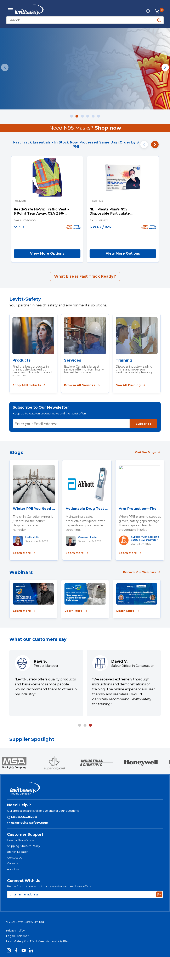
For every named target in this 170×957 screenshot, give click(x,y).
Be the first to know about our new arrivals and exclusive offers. (49, 886)
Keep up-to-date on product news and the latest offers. (50, 413)
